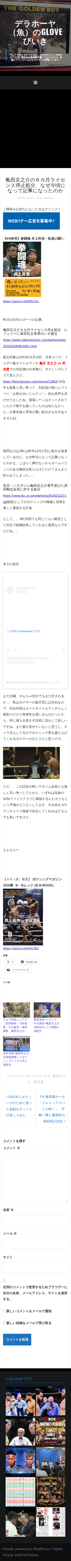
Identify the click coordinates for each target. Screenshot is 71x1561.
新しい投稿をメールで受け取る (28, 1323)
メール (10, 1233)
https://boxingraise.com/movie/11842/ (30, 381)
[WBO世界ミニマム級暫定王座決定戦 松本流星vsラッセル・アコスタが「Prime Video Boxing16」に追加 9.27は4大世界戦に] (51, 1461)
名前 (8, 1210)
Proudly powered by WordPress (26, 1549)
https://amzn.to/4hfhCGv (21, 301)
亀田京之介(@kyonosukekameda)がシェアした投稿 (37, 682)
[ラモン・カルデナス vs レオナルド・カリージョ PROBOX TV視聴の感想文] (20, 1401)
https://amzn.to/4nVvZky (21, 948)
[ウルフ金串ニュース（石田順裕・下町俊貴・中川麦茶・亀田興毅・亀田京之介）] (16, 1010)
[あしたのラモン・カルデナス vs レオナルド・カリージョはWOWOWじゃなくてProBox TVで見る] (51, 1431)
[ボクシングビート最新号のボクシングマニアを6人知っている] (20, 1522)
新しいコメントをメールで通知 (28, 1311)
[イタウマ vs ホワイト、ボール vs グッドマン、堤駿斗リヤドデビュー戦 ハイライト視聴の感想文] (51, 1492)
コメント (11, 1148)
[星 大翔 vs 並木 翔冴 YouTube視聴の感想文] (20, 1431)
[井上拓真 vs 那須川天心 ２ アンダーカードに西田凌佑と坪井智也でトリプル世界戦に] (20, 1461)
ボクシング (33, 1076)
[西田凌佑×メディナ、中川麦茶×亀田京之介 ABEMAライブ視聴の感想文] (47, 1010)
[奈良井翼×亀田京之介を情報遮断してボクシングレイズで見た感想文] (16, 1043)
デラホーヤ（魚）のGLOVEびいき (35, 31)
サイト (8, 1257)
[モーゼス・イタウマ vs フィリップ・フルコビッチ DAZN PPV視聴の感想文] (51, 1401)
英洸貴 (39, 1082)
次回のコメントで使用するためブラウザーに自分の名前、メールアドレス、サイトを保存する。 (35, 1293)
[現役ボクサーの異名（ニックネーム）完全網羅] (51, 1522)
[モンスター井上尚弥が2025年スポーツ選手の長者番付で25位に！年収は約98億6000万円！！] (20, 1492)
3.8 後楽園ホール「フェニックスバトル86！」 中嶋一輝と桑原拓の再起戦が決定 (52, 1109)
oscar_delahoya (45, 198)
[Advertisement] (35, 126)
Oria (6, 1555)
